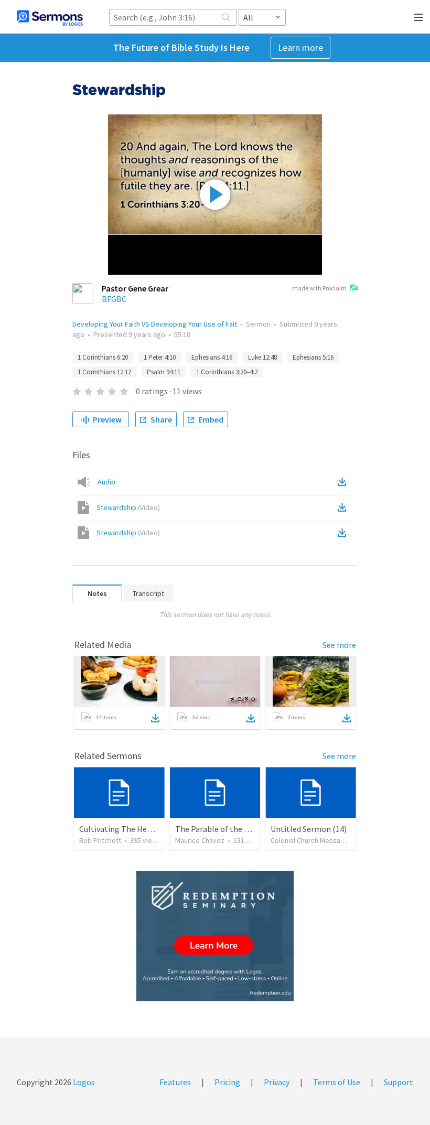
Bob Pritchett (100, 840)
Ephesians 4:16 (211, 357)
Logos (83, 1082)
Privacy (276, 1082)
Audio (106, 481)
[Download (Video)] (344, 507)
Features (175, 1082)
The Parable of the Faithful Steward (239, 829)
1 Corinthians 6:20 (103, 357)
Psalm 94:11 (163, 371)
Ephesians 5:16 (313, 357)
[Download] (155, 718)
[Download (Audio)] (344, 482)
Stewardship (128, 507)
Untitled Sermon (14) (309, 829)
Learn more (300, 47)
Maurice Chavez (199, 840)
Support (398, 1082)
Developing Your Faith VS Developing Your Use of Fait (154, 324)
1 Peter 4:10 (160, 357)
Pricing (227, 1082)
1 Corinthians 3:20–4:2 (226, 371)
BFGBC (114, 299)
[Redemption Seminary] (215, 936)
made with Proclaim (319, 288)
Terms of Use (336, 1082)
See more (339, 645)
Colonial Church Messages (311, 840)
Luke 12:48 (262, 357)
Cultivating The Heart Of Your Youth (143, 829)
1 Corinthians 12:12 (104, 371)
